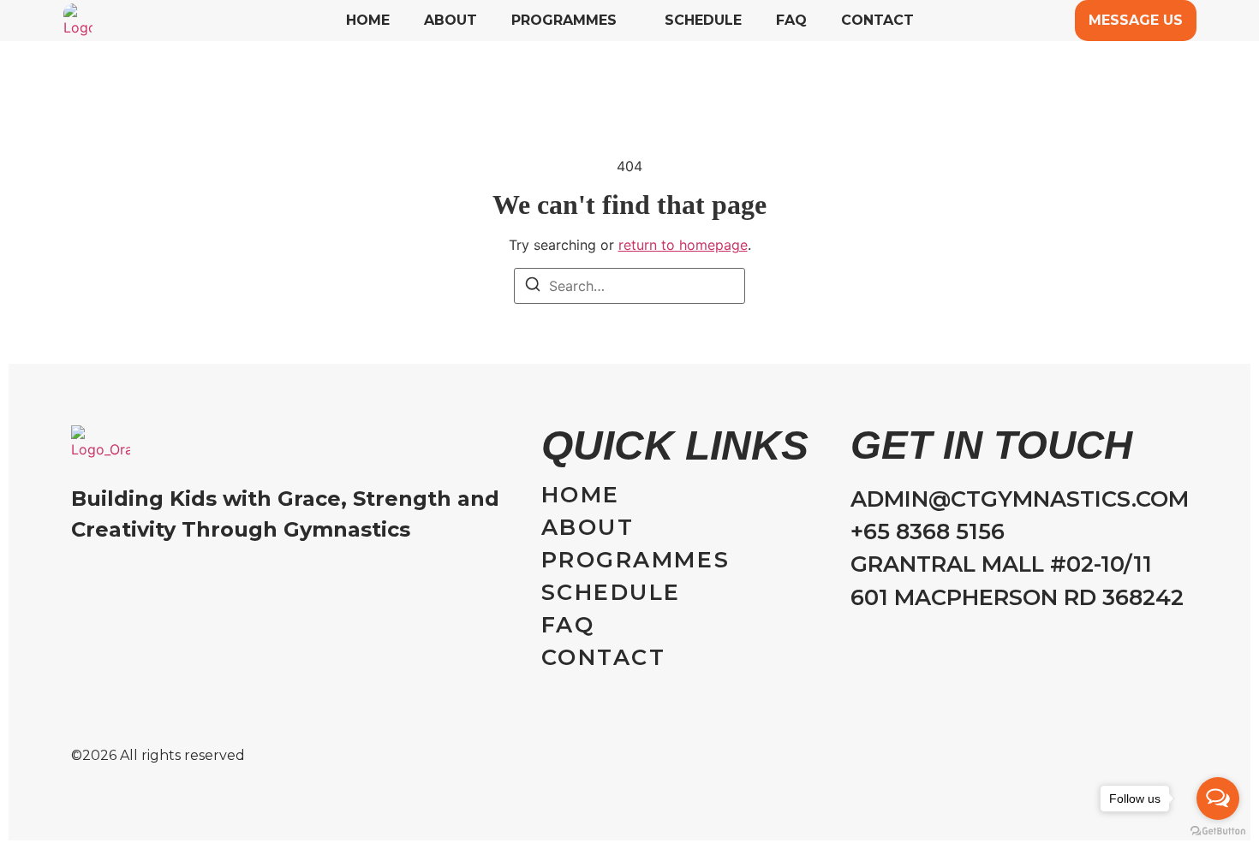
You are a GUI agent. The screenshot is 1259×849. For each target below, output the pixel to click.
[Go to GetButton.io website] (1217, 831)
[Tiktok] (112, 579)
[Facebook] (146, 579)
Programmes (564, 20)
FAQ (791, 20)
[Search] (532, 287)
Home (368, 20)
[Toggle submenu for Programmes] (623, 20)
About (450, 20)
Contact (877, 20)
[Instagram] (79, 579)
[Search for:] (629, 286)
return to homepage (683, 244)
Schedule (703, 20)
